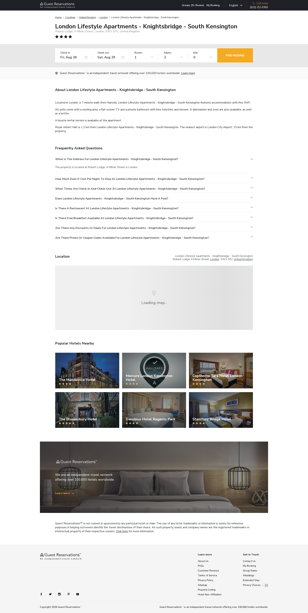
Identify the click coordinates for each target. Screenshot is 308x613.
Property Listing (206, 589)
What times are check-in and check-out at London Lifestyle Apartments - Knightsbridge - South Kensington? (130, 189)
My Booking (213, 5)
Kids (195, 52)
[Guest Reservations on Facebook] (43, 594)
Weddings (248, 575)
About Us (203, 561)
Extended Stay (251, 580)
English (233, 5)
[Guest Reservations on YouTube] (76, 594)
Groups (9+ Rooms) (193, 5)
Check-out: (103, 52)
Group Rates (250, 570)
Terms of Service (207, 575)
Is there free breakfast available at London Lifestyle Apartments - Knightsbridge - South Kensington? (124, 218)
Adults (167, 52)
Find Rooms (235, 55)
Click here (122, 531)
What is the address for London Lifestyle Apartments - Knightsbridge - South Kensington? (116, 159)
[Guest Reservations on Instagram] (59, 594)
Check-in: (65, 52)
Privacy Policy (205, 580)
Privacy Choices (252, 585)
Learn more (188, 73)
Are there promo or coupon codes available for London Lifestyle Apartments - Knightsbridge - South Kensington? (132, 238)
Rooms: (138, 52)
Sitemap (202, 585)
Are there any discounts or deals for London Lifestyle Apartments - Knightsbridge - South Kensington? (125, 228)
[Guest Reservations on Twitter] (50, 594)
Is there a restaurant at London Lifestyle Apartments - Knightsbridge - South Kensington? (116, 208)
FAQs (201, 566)
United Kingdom (87, 17)
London (104, 17)
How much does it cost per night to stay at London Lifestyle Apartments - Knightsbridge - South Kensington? (129, 179)
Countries (70, 17)
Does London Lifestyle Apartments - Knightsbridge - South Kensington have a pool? (111, 199)
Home (58, 17)
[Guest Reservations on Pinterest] (68, 594)
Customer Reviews (208, 570)
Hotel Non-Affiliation (210, 594)
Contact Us (249, 561)
